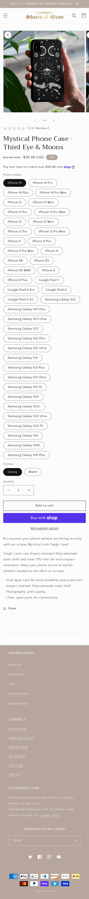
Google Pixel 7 (49, 280)
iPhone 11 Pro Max (21, 251)
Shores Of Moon (48, 891)
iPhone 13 (15, 202)
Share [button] (12, 608)
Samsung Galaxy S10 (23, 435)
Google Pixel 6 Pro (21, 290)
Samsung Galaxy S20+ (24, 406)
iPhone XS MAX (19, 270)
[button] (5, 15)
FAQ (12, 684)
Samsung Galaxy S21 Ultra (27, 377)
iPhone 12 (15, 222)
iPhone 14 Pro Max (53, 192)
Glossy (12, 472)
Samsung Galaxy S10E (24, 445)
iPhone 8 (48, 270)
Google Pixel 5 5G (21, 299)
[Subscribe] (75, 840)
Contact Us (16, 674)
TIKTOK (14, 774)
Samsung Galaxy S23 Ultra (27, 319)
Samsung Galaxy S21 (23, 358)
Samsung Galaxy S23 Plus (26, 309)
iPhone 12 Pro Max (52, 231)
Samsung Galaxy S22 (23, 328)
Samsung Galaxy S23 (60, 299)
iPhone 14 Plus (18, 192)
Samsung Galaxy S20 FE (25, 426)
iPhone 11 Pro (41, 241)
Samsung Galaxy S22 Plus (26, 338)
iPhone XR (15, 260)
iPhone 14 (15, 183)
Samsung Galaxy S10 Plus (26, 455)
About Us (15, 664)
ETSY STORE (18, 729)
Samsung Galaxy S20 (23, 397)
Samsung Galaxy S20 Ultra (27, 416)
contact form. (50, 815)
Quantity (8, 481)
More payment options (45, 528)
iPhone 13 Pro (17, 212)
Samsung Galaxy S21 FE (25, 387)
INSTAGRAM (18, 747)
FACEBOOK (17, 756)
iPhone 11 (14, 241)
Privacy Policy (18, 694)
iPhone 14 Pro (42, 183)
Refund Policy (18, 703)
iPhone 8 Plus (18, 280)
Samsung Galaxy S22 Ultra (27, 348)
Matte (33, 472)
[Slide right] (54, 120)
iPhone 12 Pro (17, 231)
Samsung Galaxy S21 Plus (26, 367)
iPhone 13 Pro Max (52, 212)
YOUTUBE (16, 765)
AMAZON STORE (21, 738)
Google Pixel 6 (56, 290)
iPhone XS (41, 260)
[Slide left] (35, 120)
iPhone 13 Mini (43, 202)
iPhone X (51, 251)
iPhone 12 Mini (43, 222)
